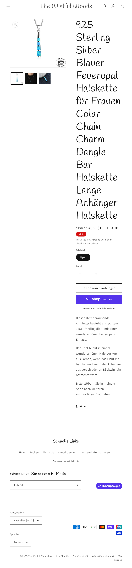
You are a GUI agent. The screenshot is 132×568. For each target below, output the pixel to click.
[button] (8, 6)
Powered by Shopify (58, 556)
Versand (96, 239)
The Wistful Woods (38, 556)
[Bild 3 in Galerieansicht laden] (45, 79)
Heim (22, 452)
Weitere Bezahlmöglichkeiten (99, 308)
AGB (120, 555)
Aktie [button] (82, 406)
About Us (48, 452)
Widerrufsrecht (80, 555)
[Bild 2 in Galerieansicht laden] (31, 79)
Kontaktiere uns (68, 452)
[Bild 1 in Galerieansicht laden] (17, 79)
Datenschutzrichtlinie (66, 461)
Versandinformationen (96, 452)
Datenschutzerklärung (103, 555)
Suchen (34, 452)
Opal (83, 257)
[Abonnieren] (76, 485)
